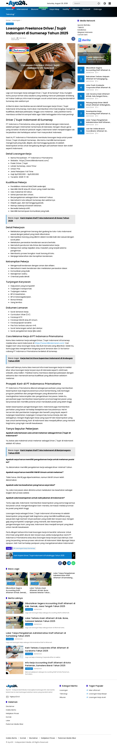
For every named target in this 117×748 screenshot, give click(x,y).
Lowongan (10, 24)
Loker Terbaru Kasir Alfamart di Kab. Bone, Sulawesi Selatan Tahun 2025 (39, 590)
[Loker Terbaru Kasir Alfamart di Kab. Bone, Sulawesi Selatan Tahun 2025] (41, 579)
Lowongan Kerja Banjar (98, 694)
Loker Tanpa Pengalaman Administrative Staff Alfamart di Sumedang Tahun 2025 (64, 575)
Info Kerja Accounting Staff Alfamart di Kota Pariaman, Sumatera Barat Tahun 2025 (48, 664)
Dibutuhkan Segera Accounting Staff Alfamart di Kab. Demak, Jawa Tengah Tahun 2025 (17, 590)
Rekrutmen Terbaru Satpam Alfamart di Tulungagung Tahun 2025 (97, 77)
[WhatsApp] (73, 563)
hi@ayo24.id (15, 696)
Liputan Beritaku (84, 25)
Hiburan (63, 697)
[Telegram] (69, 563)
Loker (8, 720)
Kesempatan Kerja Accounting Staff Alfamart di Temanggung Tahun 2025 (98, 112)
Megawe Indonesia (85, 32)
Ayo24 (13, 38)
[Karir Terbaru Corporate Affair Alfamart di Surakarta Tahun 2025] (14, 652)
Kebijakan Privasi (12, 713)
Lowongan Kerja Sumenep (25, 548)
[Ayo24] (19, 3)
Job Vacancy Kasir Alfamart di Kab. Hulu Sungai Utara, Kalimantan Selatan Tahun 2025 (98, 95)
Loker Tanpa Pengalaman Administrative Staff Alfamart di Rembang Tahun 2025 (98, 121)
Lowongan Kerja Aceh (97, 697)
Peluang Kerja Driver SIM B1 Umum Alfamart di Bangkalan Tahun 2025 (98, 104)
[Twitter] (64, 563)
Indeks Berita (11, 710)
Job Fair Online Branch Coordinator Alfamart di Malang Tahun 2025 (96, 130)
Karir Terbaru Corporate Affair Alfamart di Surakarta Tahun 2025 (46, 649)
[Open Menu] (109, 3)
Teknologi (63, 694)
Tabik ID (81, 27)
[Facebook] (60, 563)
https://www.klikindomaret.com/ (49, 343)
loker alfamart (94, 690)
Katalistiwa (82, 30)
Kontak (8, 717)
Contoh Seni (82, 35)
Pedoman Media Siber (14, 724)
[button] (98, 3)
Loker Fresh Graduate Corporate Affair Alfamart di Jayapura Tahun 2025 (98, 86)
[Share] (73, 39)
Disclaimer (10, 706)
